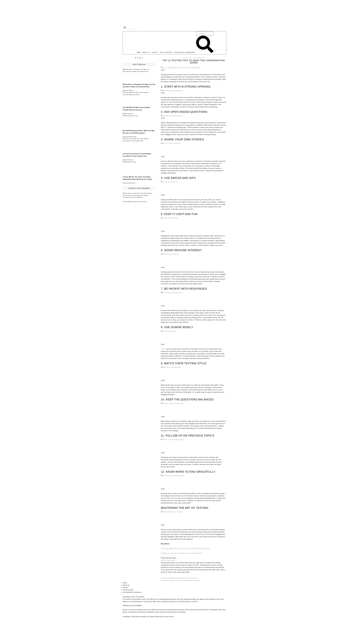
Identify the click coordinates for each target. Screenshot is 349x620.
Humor (163, 349)
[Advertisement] (174, 12)
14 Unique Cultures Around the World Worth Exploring (180, 580)
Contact (125, 587)
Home (125, 583)
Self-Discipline (128, 590)
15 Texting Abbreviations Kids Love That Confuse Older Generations (186, 548)
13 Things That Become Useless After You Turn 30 (179, 578)
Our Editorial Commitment (132, 592)
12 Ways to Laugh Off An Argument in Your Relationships (181, 553)
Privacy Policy (168, 616)
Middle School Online (134, 201)
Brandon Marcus (128, 90)
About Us (126, 585)
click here (194, 601)
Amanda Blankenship (130, 136)
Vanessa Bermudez (129, 183)
